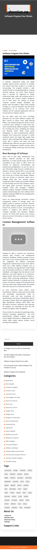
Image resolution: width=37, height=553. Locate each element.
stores (25, 504)
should (6, 504)
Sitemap (7, 522)
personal (7, 496)
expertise (15, 481)
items (19, 489)
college (15, 470)
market (12, 492)
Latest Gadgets (10, 431)
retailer (21, 500)
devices (26, 474)
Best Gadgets (10, 384)
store (19, 504)
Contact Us (7, 515)
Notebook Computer (12, 438)
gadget (6, 485)
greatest (26, 485)
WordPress (24, 547)
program (7, 500)
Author (5, 50)
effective (12, 478)
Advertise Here (9, 517)
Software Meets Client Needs (15, 451)
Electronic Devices (11, 401)
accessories (8, 470)
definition (12, 474)
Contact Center (10, 391)
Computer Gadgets (12, 387)
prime (20, 496)
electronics (28, 478)
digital (6, 478)
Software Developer (12, 448)
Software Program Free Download (14, 372)
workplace (27, 507)
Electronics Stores (11, 407)
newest (18, 492)
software (13, 504)
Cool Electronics (11, 394)
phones (14, 496)
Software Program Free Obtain (16, 53)
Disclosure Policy (9, 520)
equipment (8, 481)
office (24, 492)
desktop (19, 474)
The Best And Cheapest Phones (16, 455)
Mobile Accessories (12, 434)
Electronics (9, 404)
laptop (25, 489)
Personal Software (11, 444)
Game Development (12, 421)
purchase (14, 500)
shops (27, 500)
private (26, 496)
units (20, 507)
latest (6, 492)
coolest (30, 470)
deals (6, 474)
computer (22, 470)
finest (22, 481)
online (30, 492)
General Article (10, 424)
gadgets (13, 485)
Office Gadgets (10, 441)
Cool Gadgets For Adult (13, 397)
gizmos (19, 485)
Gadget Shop (10, 411)
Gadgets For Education (13, 417)
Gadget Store (10, 414)
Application (9, 380)
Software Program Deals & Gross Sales (16, 361)
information (12, 489)
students (7, 507)
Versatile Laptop (11, 461)
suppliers (14, 507)
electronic (20, 478)
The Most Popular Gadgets (14, 458)
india (6, 489)
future (27, 481)
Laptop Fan (9, 428)
